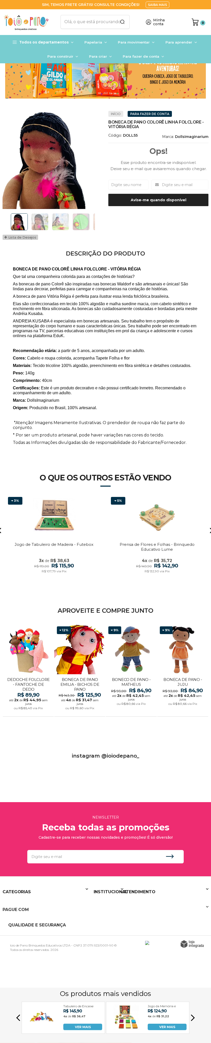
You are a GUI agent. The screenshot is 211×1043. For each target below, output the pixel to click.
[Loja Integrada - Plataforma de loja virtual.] (192, 944)
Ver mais (29, 711)
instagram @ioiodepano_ (105, 756)
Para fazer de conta (149, 114)
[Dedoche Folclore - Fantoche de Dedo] (28, 671)
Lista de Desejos (21, 237)
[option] (105, 75)
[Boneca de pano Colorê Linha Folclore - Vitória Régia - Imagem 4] (81, 221)
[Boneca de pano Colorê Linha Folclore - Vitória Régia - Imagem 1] (19, 221)
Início (116, 114)
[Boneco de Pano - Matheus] (131, 671)
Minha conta (159, 22)
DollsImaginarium (191, 136)
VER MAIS (83, 1027)
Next (96, 221)
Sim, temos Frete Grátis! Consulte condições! (91, 4)
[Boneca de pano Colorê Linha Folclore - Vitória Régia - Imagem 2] (39, 221)
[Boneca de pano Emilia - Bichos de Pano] (79, 671)
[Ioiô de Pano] (28, 22)
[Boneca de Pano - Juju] (182, 671)
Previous (9, 221)
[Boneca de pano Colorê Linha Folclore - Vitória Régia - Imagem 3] (60, 221)
